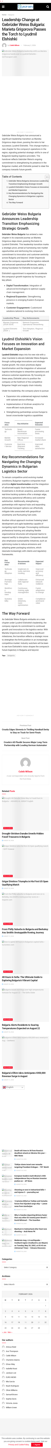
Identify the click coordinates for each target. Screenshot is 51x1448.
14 (39, 1317)
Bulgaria (11, 15)
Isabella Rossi (11, 1369)
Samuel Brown (12, 1394)
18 (19, 1322)
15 (45, 1317)
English (9, 1087)
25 (19, 1328)
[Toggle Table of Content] (46, 177)
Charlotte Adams (13, 1360)
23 (5, 1328)
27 (32, 1328)
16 (5, 1322)
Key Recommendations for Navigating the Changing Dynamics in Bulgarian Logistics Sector (25, 196)
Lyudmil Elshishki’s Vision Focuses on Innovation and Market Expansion (28, 188)
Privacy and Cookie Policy (18, 1445)
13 (32, 1317)
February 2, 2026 (30, 45)
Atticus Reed (11, 1347)
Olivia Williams (11, 1390)
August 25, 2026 (8, 984)
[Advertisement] (25, 103)
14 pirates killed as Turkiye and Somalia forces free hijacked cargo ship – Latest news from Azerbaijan (30, 1203)
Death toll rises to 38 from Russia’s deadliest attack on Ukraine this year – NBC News (30, 1153)
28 (39, 1328)
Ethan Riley (10, 1364)
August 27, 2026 (8, 936)
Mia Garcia (10, 1381)
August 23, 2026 (8, 1032)
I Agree (37, 1445)
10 (12, 1317)
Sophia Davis (11, 1399)
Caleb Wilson (14, 45)
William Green (11, 1407)
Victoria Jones (12, 1403)
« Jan (4, 1332)
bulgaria (11, 655)
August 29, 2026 (8, 888)
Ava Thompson (12, 1351)
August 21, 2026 (8, 1080)
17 (12, 1322)
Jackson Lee (11, 1373)
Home (4, 15)
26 (25, 1328)
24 (12, 1328)
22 (45, 1322)
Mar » (10, 1332)
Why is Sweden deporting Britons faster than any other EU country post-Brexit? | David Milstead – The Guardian (30, 1217)
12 (25, 1317)
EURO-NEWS (11, 1377)
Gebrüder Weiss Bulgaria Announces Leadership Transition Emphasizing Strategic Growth (28, 182)
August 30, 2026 (8, 840)
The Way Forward (15, 202)
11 (19, 1317)
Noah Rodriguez (12, 1386)
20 (32, 1322)
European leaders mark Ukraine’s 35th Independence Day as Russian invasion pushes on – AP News (30, 1178)
